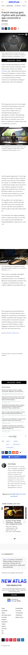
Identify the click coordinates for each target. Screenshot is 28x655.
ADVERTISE (4, 622)
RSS (3, 631)
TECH (3, 5)
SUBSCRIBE (4, 610)
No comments (15, 457)
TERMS (3, 624)
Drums (16, 441)
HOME (3, 608)
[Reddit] (12, 28)
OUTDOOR (17, 5)
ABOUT (3, 613)
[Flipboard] (15, 28)
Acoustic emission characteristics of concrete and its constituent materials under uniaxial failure (14, 419)
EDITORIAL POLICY (6, 615)
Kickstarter (15, 333)
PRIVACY (4, 626)
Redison (9, 333)
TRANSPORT (19, 615)
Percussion (16, 444)
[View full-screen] (26, 34)
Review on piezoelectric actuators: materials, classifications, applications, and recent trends (12, 390)
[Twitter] (6, 28)
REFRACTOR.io (19, 617)
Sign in (5, 559)
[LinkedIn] (9, 28)
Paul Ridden (12, 464)
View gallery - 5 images (14, 60)
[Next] (24, 521)
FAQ (3, 633)
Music (3, 9)
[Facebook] (3, 28)
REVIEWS (4, 619)
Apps (7, 444)
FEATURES (4, 617)
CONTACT (4, 628)
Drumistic (4, 71)
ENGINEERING (9, 5)
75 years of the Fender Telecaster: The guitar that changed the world (14, 522)
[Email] (18, 28)
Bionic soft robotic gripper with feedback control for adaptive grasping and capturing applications (13, 412)
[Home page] (14, 2)
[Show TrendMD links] (25, 436)
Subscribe (14, 595)
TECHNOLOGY (19, 613)
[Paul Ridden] (4, 465)
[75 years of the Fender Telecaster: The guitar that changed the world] (14, 512)
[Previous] (3, 521)
